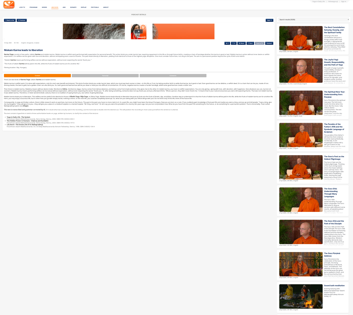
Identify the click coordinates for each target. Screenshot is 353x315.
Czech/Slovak (298, 84)
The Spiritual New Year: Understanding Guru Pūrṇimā (334, 94)
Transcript (105, 75)
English (296, 51)
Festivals (95, 7)
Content (37, 75)
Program (33, 7)
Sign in (343, 1)
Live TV (22, 7)
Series (44, 7)
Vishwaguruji (333, 1)
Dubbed (269, 43)
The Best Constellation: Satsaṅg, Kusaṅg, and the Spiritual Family (334, 30)
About (106, 7)
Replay (83, 7)
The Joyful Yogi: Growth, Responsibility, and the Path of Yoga (334, 62)
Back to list (10, 20)
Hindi (300, 116)
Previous (22, 20)
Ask (64, 7)
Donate (73, 7)
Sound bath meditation (334, 285)
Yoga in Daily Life (318, 1)
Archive (54, 7)
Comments (173, 75)
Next (268, 20)
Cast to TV (259, 43)
